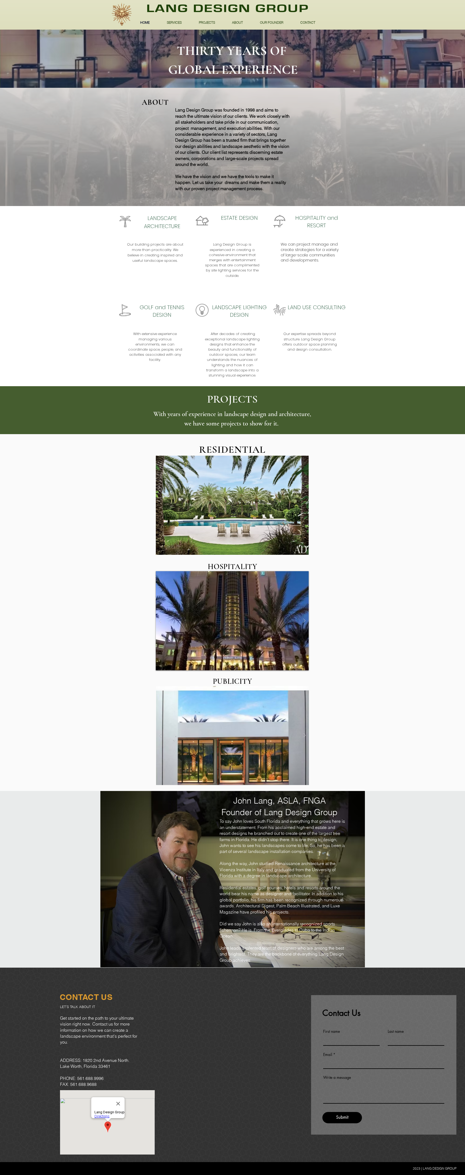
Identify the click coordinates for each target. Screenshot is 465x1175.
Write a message (337, 1077)
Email (327, 1055)
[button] (232, 505)
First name (331, 1031)
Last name (396, 1031)
